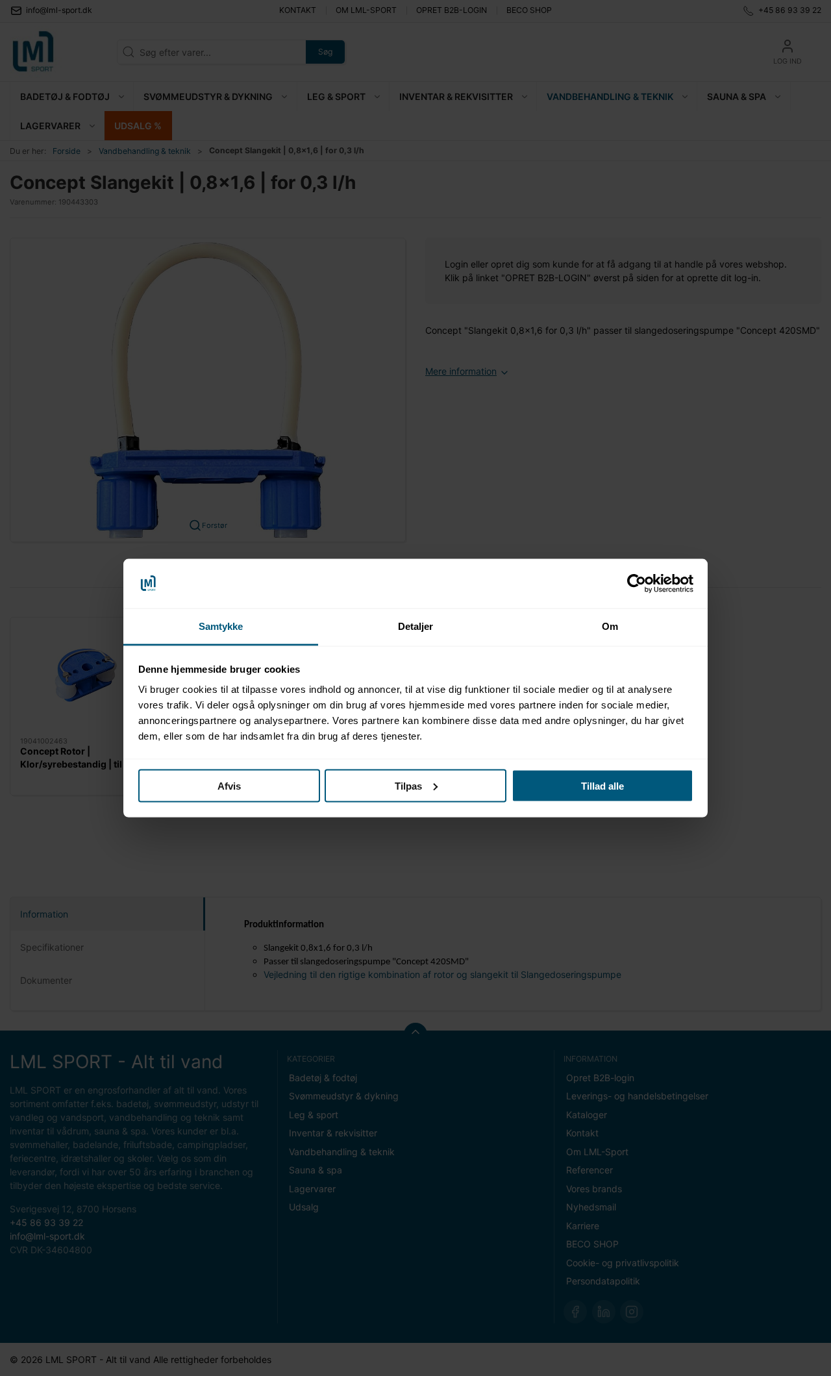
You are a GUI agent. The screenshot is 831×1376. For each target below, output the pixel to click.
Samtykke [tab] (221, 626)
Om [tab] (610, 626)
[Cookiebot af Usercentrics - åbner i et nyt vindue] (636, 584)
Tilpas (408, 785)
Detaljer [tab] (416, 626)
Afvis (229, 785)
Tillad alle (602, 785)
